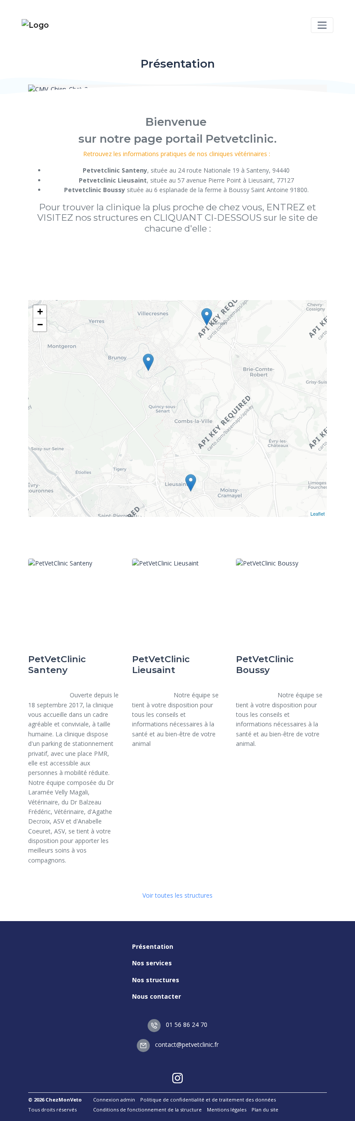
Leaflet (317, 513)
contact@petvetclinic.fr (186, 1044)
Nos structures (155, 980)
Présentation (152, 946)
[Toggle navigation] (322, 25)
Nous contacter (156, 996)
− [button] (40, 324)
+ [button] (40, 311)
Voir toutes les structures (177, 895)
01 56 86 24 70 (185, 1024)
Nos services (152, 963)
